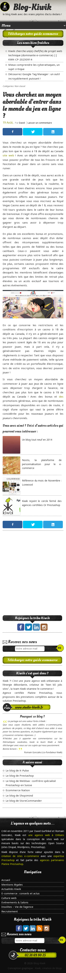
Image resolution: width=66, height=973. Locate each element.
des (61, 396)
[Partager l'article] (12, 131)
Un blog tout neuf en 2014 (37, 439)
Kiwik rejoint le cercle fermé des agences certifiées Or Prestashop (42, 503)
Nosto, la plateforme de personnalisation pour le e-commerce (42, 464)
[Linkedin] (53, 131)
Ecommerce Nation (18, 790)
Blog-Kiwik (32, 7)
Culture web (9, 898)
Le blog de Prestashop (20, 775)
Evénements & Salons (14, 902)
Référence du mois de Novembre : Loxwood (42, 482)
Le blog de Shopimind (19, 795)
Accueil (5, 880)
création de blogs (52, 968)
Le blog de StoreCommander (24, 800)
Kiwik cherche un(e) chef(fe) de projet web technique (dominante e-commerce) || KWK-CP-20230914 (35, 55)
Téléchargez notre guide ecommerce (33, 33)
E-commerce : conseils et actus (20, 893)
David (22, 122)
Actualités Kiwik (11, 889)
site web (8, 155)
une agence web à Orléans (46, 835)
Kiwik (38, 968)
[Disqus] (33, 577)
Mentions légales (12, 884)
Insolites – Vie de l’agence (17, 906)
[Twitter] (33, 131)
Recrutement (9, 911)
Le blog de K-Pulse (17, 770)
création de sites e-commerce (21, 856)
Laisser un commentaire (40, 122)
